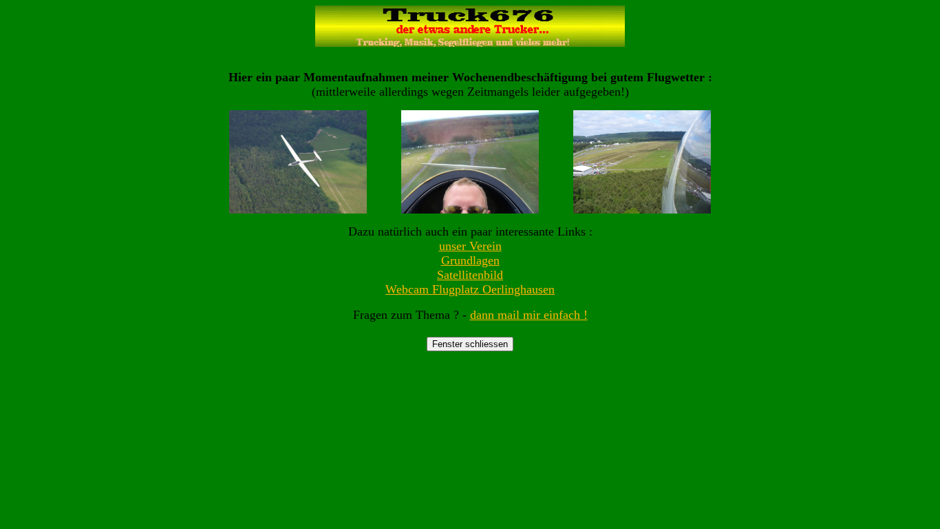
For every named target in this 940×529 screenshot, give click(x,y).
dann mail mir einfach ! (529, 315)
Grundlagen (470, 260)
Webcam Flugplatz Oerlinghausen (470, 289)
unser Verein (470, 246)
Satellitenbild (470, 275)
